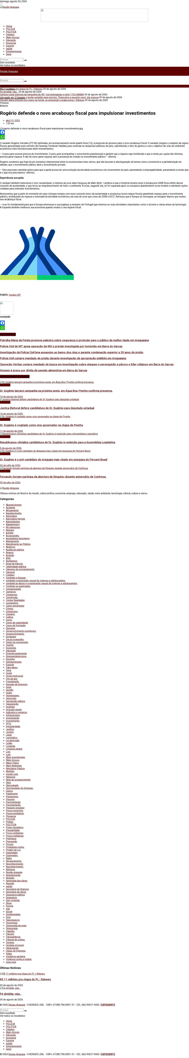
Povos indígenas (14, 833)
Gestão (9, 690)
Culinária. (10, 614)
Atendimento (12, 541)
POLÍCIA (10, 29)
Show (9, 903)
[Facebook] (94, 132)
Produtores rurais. (15, 847)
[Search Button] (25, 60)
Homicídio (11, 698)
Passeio (10, 799)
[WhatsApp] (94, 137)
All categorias (13, 527)
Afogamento (12, 510)
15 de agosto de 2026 (11, 396)
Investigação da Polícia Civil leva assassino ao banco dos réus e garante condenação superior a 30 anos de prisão (71, 352)
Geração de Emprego (16, 684)
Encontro (10, 659)
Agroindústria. (13, 521)
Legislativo (11, 737)
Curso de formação (16, 625)
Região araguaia (14, 872)
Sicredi (9, 906)
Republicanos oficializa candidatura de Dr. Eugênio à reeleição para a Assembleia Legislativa (57, 442)
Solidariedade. (13, 914)
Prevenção (11, 841)
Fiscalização (12, 681)
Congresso (11, 594)
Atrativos (10, 547)
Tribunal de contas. (15, 939)
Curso (9, 619)
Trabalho (10, 931)
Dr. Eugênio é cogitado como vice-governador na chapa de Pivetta (41, 425)
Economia (11, 43)
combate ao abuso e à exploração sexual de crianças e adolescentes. (42, 583)
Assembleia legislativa (18, 538)
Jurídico (10, 729)
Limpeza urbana (14, 749)
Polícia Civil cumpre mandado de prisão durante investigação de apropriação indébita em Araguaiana (63, 358)
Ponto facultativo (14, 827)
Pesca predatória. (15, 813)
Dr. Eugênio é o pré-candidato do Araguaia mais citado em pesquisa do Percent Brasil (53, 459)
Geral (8, 54)
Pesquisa (11, 816)
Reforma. (10, 869)
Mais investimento (15, 757)
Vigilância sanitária (15, 956)
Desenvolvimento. (15, 633)
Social (9, 911)
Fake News (12, 667)
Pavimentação (13, 802)
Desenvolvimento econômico (21, 631)
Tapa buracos (13, 920)
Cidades (10, 34)
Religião (10, 878)
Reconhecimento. (15, 866)
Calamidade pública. (16, 566)
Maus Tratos (12, 763)
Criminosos (12, 611)
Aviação (10, 555)
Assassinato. (12, 535)
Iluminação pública (15, 701)
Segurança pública (15, 894)
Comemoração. (13, 589)
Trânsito (10, 934)
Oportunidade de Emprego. (19, 788)
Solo (8, 917)
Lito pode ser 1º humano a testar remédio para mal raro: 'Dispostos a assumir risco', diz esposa (49, 97)
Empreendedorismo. (16, 656)
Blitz (8, 558)
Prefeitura (11, 838)
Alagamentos (12, 524)
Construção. (12, 597)
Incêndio (10, 706)
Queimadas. (12, 855)
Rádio (9, 858)
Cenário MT (15, 295)
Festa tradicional (14, 676)
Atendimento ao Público (18, 544)
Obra (8, 782)
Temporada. (12, 928)
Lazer (9, 734)
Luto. (8, 754)
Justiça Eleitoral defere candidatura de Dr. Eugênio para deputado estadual (47, 408)
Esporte (10, 45)
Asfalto (9, 533)
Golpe (9, 692)
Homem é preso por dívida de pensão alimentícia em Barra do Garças (43, 370)
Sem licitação (13, 900)
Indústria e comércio (16, 712)
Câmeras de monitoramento (20, 569)
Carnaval (10, 572)
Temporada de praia (16, 925)
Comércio (11, 591)
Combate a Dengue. (16, 577)
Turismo (10, 942)
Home (9, 26)
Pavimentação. (13, 805)
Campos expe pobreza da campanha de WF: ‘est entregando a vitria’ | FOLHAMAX (42, 94)
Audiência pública (15, 549)
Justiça (9, 732)
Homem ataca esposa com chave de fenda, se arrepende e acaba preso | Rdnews (42, 100)
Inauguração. (12, 704)
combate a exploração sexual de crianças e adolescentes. (36, 580)
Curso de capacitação (17, 622)
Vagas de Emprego (16, 950)
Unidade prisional (15, 945)
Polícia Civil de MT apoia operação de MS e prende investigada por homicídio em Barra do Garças (61, 346)
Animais (10, 530)
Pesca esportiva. (14, 810)
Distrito (10, 645)
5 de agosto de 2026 (11, 448)
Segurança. (11, 897)
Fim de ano (11, 678)
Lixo (8, 751)
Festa (9, 673)
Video (9, 953)
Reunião (10, 883)
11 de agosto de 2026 (11, 431)
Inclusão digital (14, 709)
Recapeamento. (14, 861)
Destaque (11, 636)
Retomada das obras (16, 880)
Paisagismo (12, 796)
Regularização (13, 875)
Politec (9, 821)
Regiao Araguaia (16, 1004)
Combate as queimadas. (18, 586)
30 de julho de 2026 (10, 465)
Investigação (12, 718)
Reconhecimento (14, 864)
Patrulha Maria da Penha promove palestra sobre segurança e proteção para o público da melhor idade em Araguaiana (74, 340)
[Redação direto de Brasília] (37, 284)
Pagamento (12, 793)
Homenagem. (12, 695)
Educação (11, 40)
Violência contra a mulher (19, 959)
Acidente (10, 507)
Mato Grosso (12, 37)
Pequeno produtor (15, 807)
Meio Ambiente (14, 765)
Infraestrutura (13, 715)
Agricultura (11, 516)
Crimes (9, 608)
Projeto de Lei (13, 849)
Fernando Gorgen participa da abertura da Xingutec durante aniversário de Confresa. (53, 476)
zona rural (11, 962)
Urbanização (12, 948)
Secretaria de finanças (17, 889)
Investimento (12, 720)
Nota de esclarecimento (18, 779)
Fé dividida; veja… (9, 91)
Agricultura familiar (15, 518)
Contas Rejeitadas (15, 600)
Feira (8, 670)
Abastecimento (14, 504)
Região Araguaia (9, 71)
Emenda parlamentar (16, 653)
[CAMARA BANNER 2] (94, 21)
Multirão (10, 771)
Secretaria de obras (16, 892)
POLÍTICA (11, 31)
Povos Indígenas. (15, 835)
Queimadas (12, 852)
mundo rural (12, 774)
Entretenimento (14, 51)
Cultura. (9, 617)
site (8, 908)
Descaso (10, 628)
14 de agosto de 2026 (11, 413)
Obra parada (12, 785)
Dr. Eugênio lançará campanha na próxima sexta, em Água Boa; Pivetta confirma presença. (56, 390)
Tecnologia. (12, 922)
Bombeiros (11, 561)
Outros (9, 791)
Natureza (10, 777)
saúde (9, 48)
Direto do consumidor (17, 642)
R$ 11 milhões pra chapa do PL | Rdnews (21, 89)
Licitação (10, 746)
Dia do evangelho (15, 639)
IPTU (8, 723)
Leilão (9, 743)
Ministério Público (15, 768)
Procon (9, 844)
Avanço (9, 552)
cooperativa (12, 603)
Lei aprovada (12, 740)
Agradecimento (14, 513)
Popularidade (13, 830)
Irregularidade (13, 726)
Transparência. (13, 936)
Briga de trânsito (14, 563)
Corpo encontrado (15, 605)
